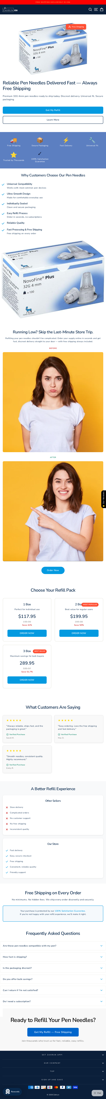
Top (52, 1071)
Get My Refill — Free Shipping (53, 1032)
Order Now (53, 570)
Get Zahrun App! (52, 1055)
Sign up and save (52, 1080)
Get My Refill (53, 110)
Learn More (53, 119)
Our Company (52, 1063)
